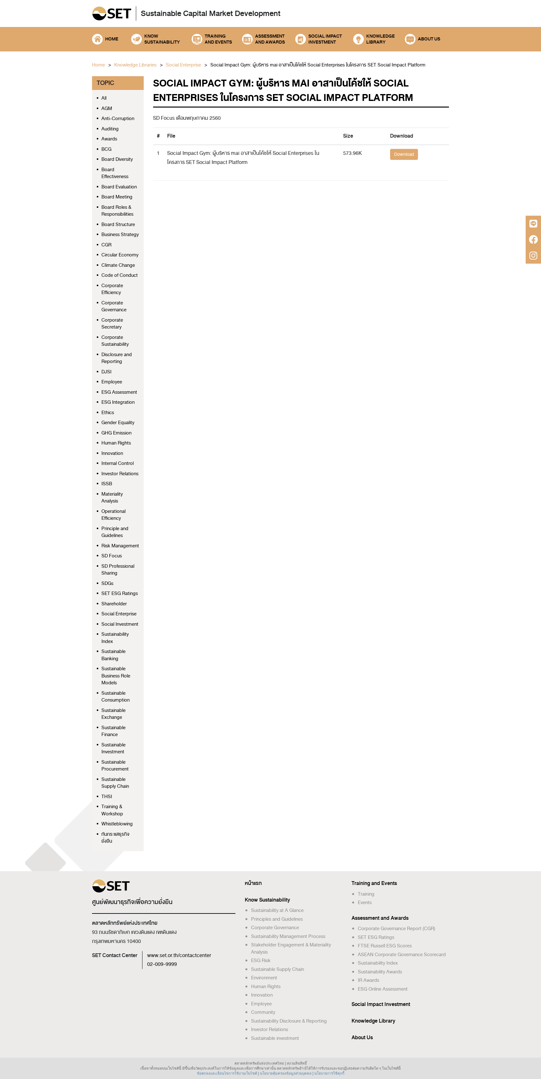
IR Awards (368, 980)
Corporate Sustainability (115, 341)
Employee (111, 382)
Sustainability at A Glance (277, 910)
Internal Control (117, 463)
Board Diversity (117, 159)
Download (404, 154)
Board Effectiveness (114, 173)
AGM (106, 108)
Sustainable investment (275, 1038)
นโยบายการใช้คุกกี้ (329, 1073)
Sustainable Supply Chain (115, 783)
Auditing (110, 129)
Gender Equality (117, 422)
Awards (109, 139)
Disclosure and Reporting (116, 358)
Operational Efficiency (113, 515)
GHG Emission (116, 433)
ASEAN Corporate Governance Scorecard (402, 954)
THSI (106, 796)
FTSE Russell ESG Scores (385, 946)
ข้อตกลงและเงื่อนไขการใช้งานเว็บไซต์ (227, 1073)
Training (366, 894)
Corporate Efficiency (112, 289)
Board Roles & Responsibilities (117, 211)
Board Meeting (116, 197)
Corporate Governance (113, 306)
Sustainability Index (115, 638)
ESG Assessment (119, 392)
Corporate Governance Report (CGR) (396, 928)
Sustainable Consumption (115, 697)
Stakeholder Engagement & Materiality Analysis (291, 948)
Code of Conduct (119, 275)
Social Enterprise (183, 65)
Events (365, 902)
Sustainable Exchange (113, 714)
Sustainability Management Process (288, 936)
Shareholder (114, 604)
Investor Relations (119, 473)
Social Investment (119, 624)
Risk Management (120, 546)
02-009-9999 (162, 964)
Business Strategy (120, 234)
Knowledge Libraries (135, 65)
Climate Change (118, 265)
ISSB (106, 483)
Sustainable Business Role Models (115, 676)
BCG (106, 149)
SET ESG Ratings (119, 593)
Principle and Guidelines (114, 532)
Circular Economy (119, 255)
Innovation (112, 453)
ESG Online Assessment (383, 989)
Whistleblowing (117, 824)
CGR (106, 245)
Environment (264, 978)
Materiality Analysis (112, 498)
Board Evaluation (119, 187)
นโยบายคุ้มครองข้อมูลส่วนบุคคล (286, 1073)
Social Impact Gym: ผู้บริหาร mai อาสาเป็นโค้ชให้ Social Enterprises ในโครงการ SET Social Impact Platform (317, 65)
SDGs (107, 583)
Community (263, 1012)
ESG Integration (118, 402)
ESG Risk (260, 960)
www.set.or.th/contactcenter (179, 955)
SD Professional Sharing (117, 570)
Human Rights (116, 443)
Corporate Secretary (112, 324)
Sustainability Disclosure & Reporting (289, 1021)
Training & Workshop (112, 810)
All (103, 98)
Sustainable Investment (113, 748)
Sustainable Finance (113, 731)
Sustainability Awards (380, 972)
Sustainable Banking (113, 655)
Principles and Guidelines (277, 919)
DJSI (106, 372)
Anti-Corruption (117, 118)
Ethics (107, 412)
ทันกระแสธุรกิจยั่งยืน (115, 838)
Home (98, 65)
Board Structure (118, 224)
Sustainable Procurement (115, 766)
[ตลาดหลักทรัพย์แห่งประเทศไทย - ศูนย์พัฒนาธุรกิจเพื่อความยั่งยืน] (111, 14)
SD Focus (111, 556)
